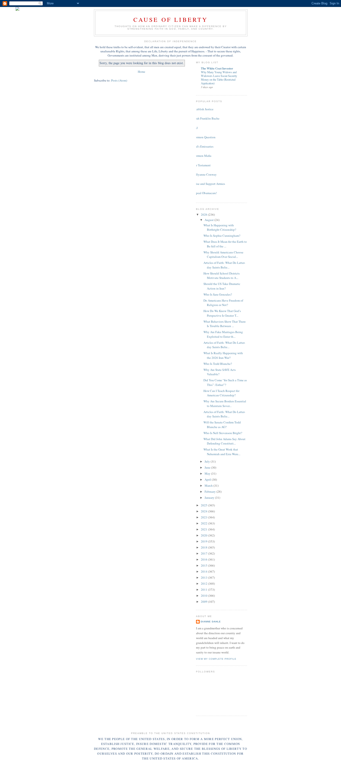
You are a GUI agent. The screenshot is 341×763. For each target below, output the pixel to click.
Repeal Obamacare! (205, 193)
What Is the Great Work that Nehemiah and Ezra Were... (221, 451)
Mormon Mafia (202, 156)
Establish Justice (203, 109)
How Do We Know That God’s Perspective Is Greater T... (222, 313)
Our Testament (202, 165)
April (208, 479)
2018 (204, 547)
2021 (204, 529)
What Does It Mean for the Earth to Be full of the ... (225, 244)
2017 (204, 553)
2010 (204, 595)
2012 (204, 583)
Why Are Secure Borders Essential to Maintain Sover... (224, 403)
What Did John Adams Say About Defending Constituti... (224, 441)
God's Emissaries (203, 146)
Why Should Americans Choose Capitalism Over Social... (223, 254)
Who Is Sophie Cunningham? (221, 235)
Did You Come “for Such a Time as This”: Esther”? (225, 382)
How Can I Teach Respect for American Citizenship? (221, 393)
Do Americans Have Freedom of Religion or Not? (223, 302)
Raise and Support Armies (209, 184)
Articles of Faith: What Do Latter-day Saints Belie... (224, 265)
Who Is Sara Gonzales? (217, 294)
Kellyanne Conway (205, 174)
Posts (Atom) (119, 80)
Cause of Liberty (170, 19)
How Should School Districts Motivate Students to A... (221, 275)
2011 (204, 589)
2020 (204, 535)
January (210, 497)
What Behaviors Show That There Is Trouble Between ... (224, 323)
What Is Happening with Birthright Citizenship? (219, 227)
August (209, 220)
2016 (204, 559)
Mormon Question (204, 137)
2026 (204, 214)
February (210, 491)
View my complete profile (216, 659)
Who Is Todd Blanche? (217, 364)
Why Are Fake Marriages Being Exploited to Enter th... (223, 334)
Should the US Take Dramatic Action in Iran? (221, 286)
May (208, 473)
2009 (204, 601)
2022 (204, 523)
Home (141, 71)
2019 (204, 541)
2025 (204, 505)
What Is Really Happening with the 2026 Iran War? (223, 355)
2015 (204, 565)
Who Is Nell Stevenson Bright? (222, 433)
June (208, 467)
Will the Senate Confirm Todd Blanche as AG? (222, 424)
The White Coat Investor (217, 68)
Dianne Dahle (211, 621)
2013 (204, 577)
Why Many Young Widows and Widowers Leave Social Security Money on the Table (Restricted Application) (219, 77)
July (208, 461)
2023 (204, 517)
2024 (204, 511)
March (209, 485)
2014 (204, 571)
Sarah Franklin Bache (206, 118)
